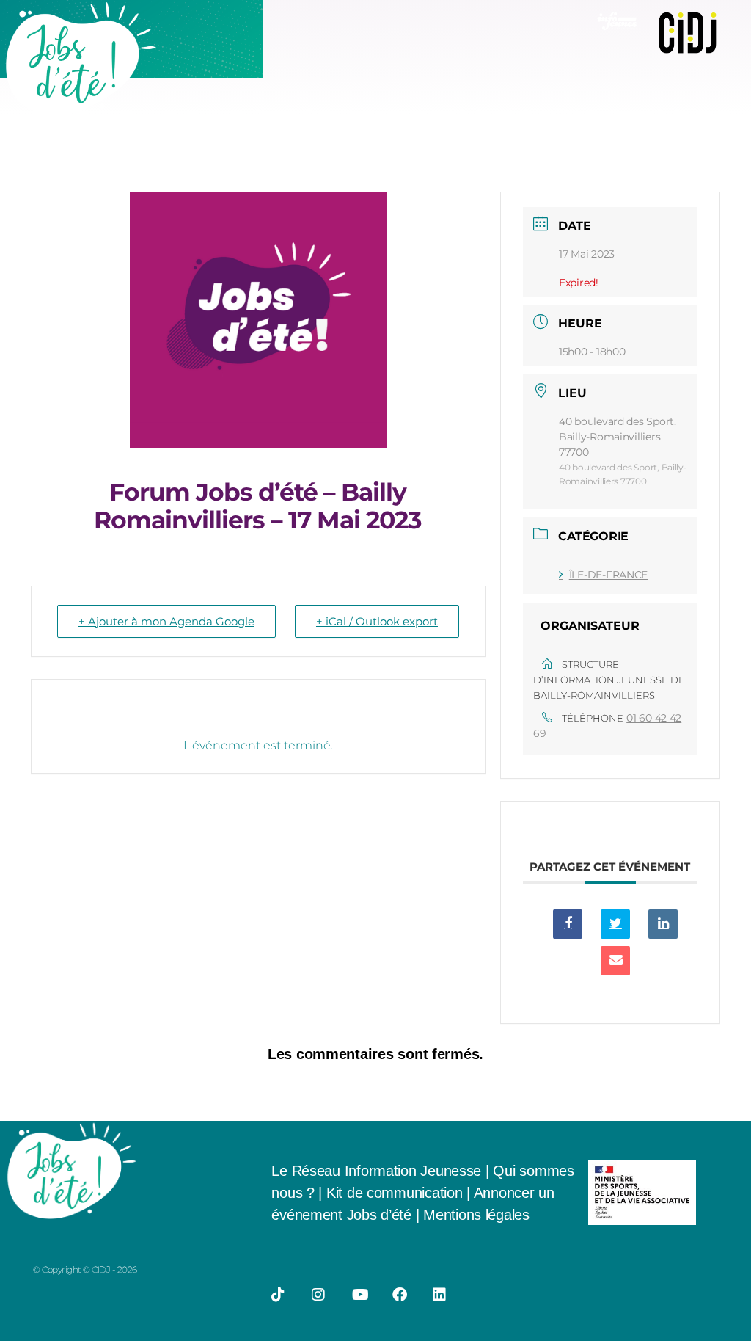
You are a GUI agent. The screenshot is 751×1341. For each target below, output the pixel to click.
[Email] (615, 960)
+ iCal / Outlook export (377, 621)
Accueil (275, 114)
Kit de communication (396, 1193)
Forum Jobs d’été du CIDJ (332, 149)
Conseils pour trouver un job (385, 114)
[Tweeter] (615, 924)
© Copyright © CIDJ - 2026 (85, 1269)
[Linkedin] (663, 924)
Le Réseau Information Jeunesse (376, 1171)
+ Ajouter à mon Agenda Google (166, 621)
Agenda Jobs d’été (527, 114)
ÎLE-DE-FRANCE (608, 574)
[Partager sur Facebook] (567, 924)
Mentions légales (476, 1215)
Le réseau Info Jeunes (650, 114)
